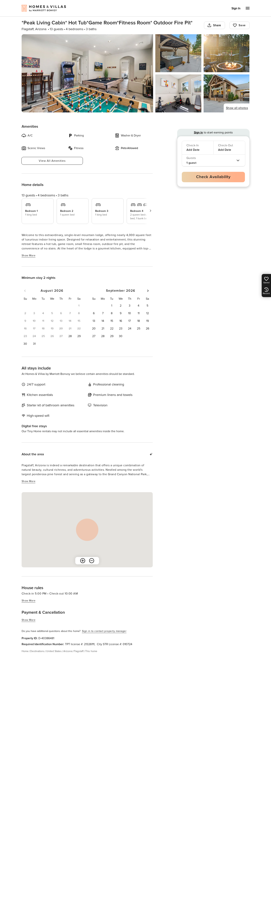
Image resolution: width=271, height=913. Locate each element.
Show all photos (237, 108)
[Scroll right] (150, 210)
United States (54, 651)
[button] (70, 336)
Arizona (67, 651)
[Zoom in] (83, 561)
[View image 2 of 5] (178, 53)
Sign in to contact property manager (104, 631)
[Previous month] (25, 290)
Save (242, 25)
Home (25, 651)
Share (217, 25)
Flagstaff (78, 651)
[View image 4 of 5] (178, 93)
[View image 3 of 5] (227, 53)
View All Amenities (52, 161)
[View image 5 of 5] (227, 93)
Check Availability (213, 176)
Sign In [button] (236, 8)
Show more (29, 255)
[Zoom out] (92, 561)
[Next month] (148, 290)
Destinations (37, 651)
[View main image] (87, 73)
